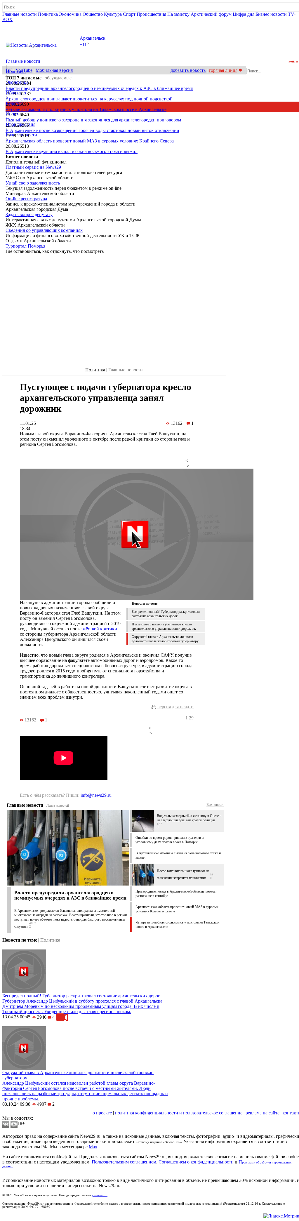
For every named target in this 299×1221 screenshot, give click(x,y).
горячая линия (223, 70)
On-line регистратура (26, 198)
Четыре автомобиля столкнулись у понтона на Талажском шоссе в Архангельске (86, 109)
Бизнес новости (271, 14)
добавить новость (188, 70)
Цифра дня (243, 14)
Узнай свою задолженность (33, 182)
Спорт (129, 14)
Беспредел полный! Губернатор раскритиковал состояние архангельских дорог (166, 614)
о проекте (102, 1112)
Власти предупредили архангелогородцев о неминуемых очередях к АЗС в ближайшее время (99, 88)
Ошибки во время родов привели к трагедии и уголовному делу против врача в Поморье (169, 840)
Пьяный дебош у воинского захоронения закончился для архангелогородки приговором (93, 119)
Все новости (215, 805)
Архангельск (92, 38)
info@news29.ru (96, 795)
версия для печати (175, 706)
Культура (113, 14)
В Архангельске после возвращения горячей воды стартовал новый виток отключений (92, 130)
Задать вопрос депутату (29, 214)
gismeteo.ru (99, 1195)
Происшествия (151, 14)
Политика (48, 14)
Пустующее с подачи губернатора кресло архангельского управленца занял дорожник (164, 626)
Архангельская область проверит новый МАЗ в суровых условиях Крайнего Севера (90, 140)
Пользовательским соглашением (124, 1161)
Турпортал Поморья (25, 245)
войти (293, 61)
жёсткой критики (100, 628)
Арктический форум (211, 14)
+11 (83, 44)
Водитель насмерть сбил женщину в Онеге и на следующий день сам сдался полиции (189, 818)
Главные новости (19, 14)
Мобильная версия (54, 70)
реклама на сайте (262, 1112)
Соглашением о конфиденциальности (196, 1161)
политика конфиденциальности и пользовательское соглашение (178, 1112)
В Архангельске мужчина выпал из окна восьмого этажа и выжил (72, 151)
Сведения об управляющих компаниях (44, 230)
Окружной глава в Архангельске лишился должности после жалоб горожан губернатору (165, 639)
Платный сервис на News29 (33, 167)
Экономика (70, 14)
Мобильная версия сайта (28, 1112)
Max (93, 1146)
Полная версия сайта (24, 24)
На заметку (178, 14)
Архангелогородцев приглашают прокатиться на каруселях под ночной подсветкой (89, 98)
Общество (93, 14)
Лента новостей (57, 805)
